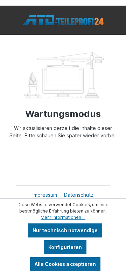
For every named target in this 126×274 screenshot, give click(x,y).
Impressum (45, 195)
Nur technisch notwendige (65, 230)
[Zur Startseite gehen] (63, 20)
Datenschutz (78, 195)
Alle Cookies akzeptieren (65, 264)
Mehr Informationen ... (63, 217)
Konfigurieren (65, 247)
